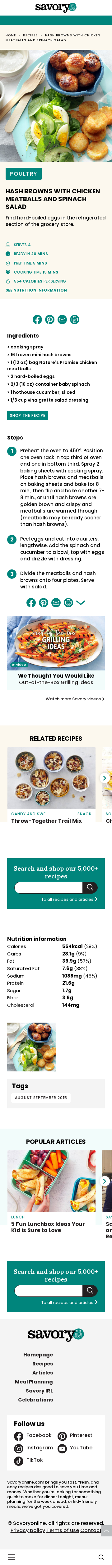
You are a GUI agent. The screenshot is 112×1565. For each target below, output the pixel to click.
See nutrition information (36, 290)
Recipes (30, 35)
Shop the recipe (27, 416)
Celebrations (35, 1399)
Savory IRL (39, 1390)
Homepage (38, 1354)
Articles (42, 1372)
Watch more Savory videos (74, 699)
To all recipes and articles (67, 899)
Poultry (24, 173)
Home (11, 35)
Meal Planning (34, 1381)
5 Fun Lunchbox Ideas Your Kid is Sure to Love (48, 1227)
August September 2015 (41, 1097)
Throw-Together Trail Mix (46, 821)
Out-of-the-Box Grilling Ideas (56, 682)
